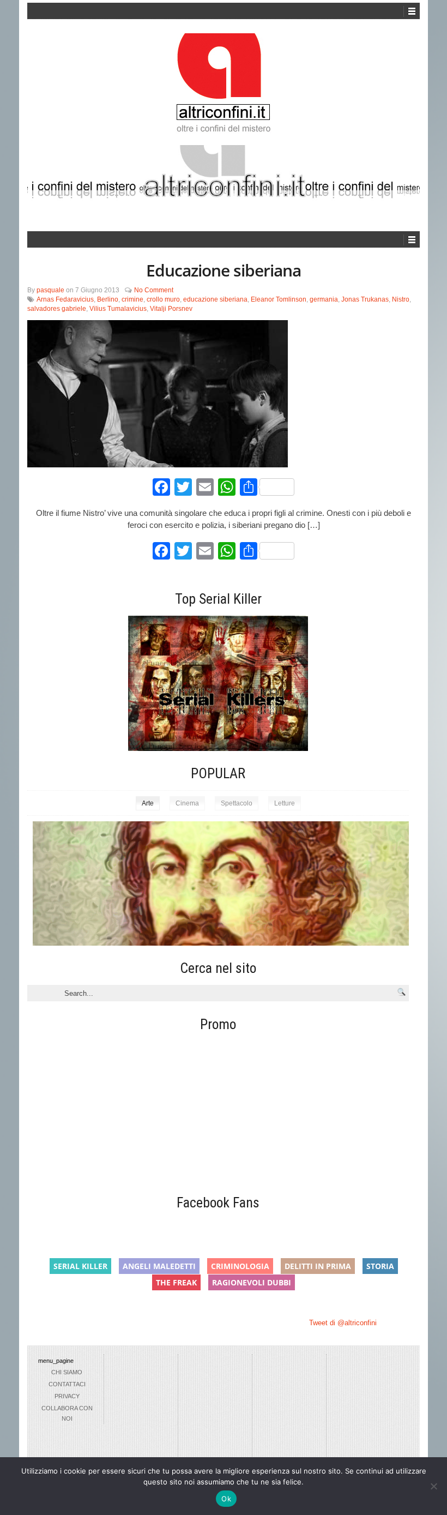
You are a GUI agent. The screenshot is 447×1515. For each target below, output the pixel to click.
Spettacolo (236, 803)
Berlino (107, 299)
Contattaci (67, 1384)
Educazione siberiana (223, 270)
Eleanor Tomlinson (278, 299)
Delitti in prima (318, 1266)
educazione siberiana (215, 299)
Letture (284, 803)
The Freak (176, 1282)
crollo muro (163, 299)
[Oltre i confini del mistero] (223, 87)
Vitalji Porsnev (171, 308)
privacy (67, 1396)
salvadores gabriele (56, 308)
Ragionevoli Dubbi (251, 1282)
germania (324, 299)
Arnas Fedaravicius (65, 299)
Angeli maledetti (159, 1266)
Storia (380, 1266)
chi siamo (66, 1372)
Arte (148, 803)
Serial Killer (80, 1266)
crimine (132, 299)
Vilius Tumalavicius (118, 308)
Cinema (187, 803)
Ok (226, 1498)
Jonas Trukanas (365, 299)
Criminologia (240, 1266)
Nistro (400, 299)
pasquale (50, 290)
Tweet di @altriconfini (343, 1323)
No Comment (153, 290)
